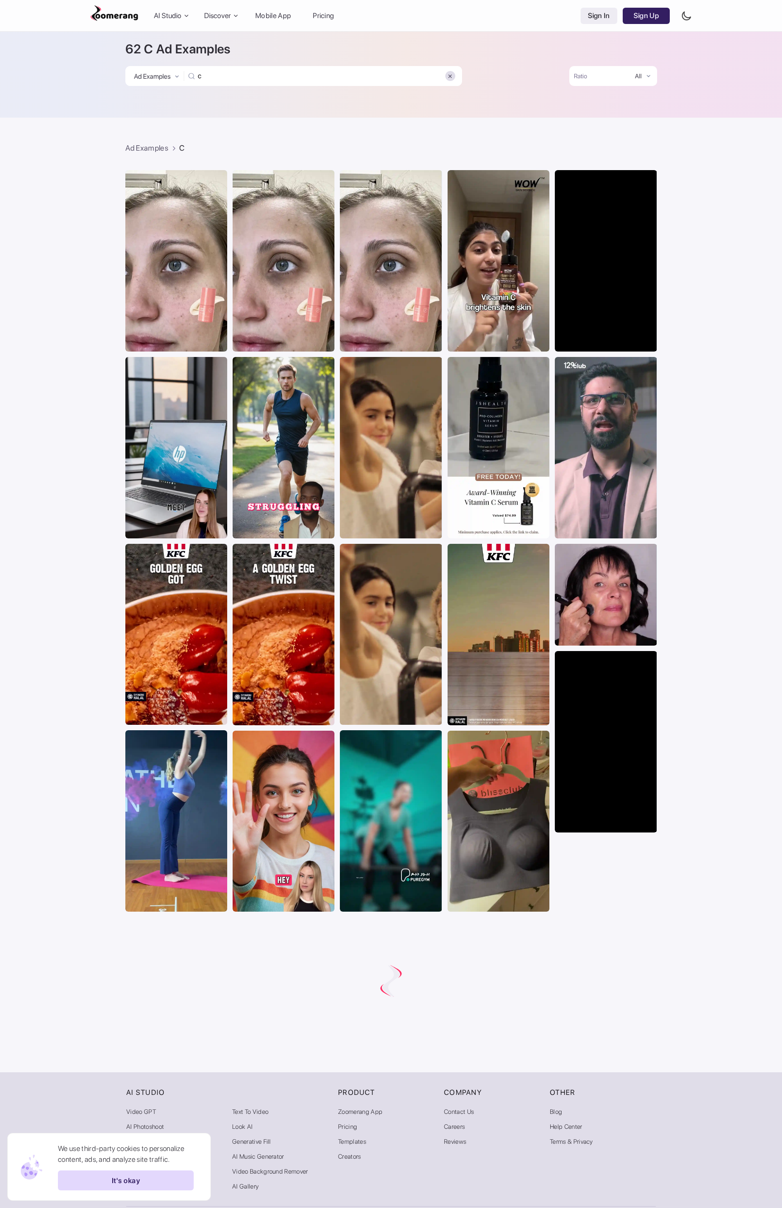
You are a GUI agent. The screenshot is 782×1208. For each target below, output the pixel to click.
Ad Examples (147, 147)
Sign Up (646, 15)
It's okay (126, 1180)
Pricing (323, 15)
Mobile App (273, 15)
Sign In (599, 15)
